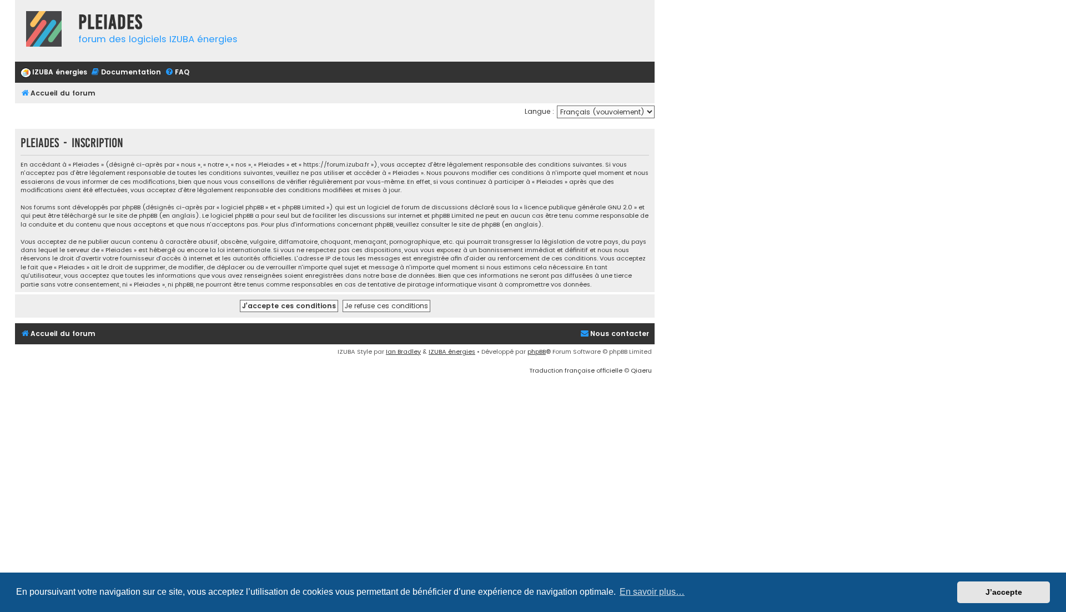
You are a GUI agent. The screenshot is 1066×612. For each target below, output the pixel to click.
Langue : (539, 111)
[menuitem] (54, 72)
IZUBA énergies (452, 351)
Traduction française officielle (575, 370)
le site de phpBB (133, 216)
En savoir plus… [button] (652, 591)
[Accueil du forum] (44, 30)
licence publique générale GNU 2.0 (578, 207)
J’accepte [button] (1003, 592)
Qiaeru (641, 370)
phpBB (536, 351)
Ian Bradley (403, 351)
